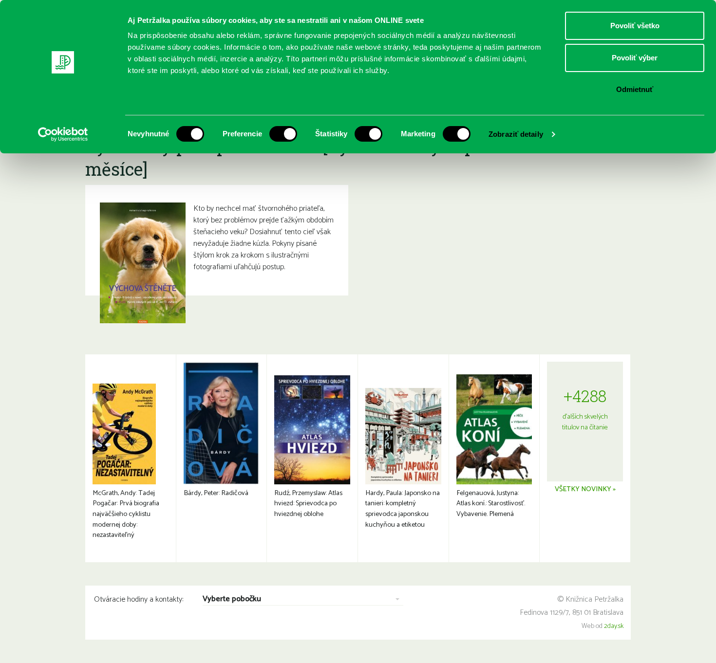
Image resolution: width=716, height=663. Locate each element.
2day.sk (613, 626)
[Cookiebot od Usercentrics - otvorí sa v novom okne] (63, 134)
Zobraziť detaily (516, 134)
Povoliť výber (635, 58)
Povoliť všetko (634, 25)
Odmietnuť (634, 89)
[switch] (283, 134)
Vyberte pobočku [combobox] (232, 599)
